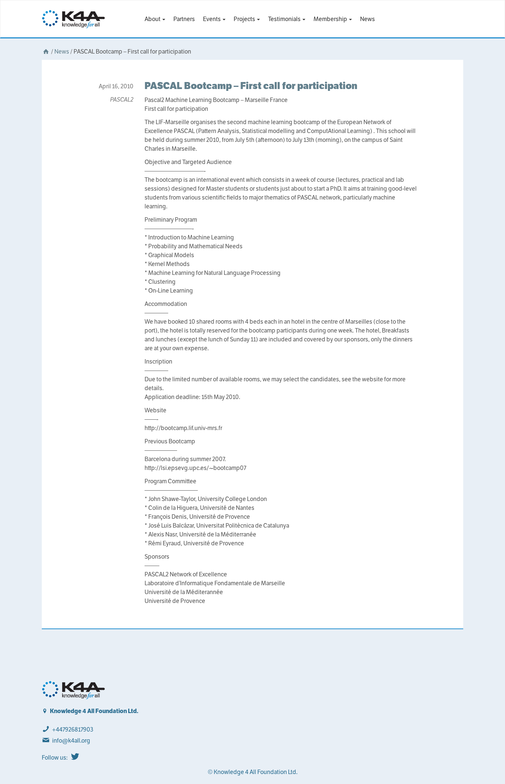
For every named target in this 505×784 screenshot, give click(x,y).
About (153, 19)
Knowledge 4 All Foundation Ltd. (94, 711)
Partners (184, 19)
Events (212, 19)
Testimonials (285, 19)
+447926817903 (72, 729)
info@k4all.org (71, 740)
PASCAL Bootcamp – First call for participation (251, 85)
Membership (330, 19)
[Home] (46, 51)
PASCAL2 (121, 99)
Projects (245, 19)
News (367, 19)
